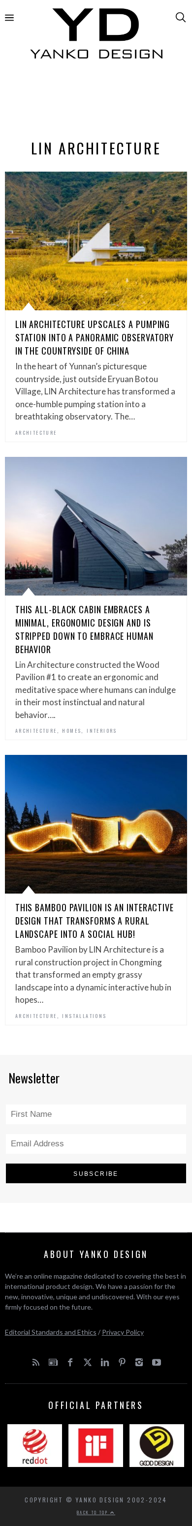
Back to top (93, 1512)
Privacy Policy (123, 1332)
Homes (71, 730)
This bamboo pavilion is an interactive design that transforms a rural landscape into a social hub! (94, 920)
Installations (84, 1015)
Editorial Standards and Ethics (50, 1332)
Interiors (102, 730)
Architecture (36, 432)
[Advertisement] (96, 102)
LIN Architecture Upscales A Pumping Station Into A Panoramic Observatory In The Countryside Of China (94, 337)
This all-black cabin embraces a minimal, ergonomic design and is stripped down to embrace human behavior (84, 629)
